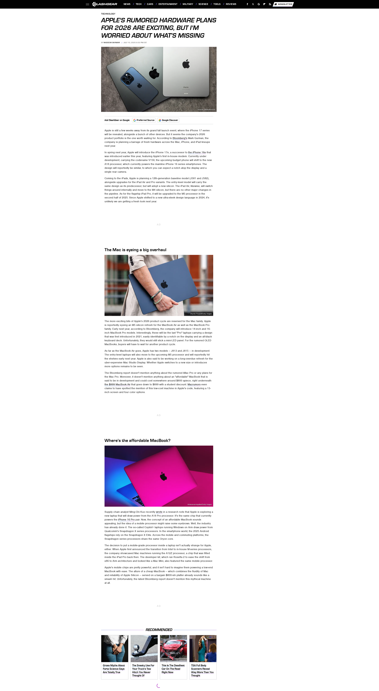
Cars (150, 4)
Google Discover (170, 120)
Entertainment (168, 4)
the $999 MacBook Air (117, 384)
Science (203, 4)
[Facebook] (247, 4)
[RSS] (270, 4)
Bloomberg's (180, 138)
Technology (108, 14)
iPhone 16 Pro (126, 519)
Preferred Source (145, 120)
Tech (139, 4)
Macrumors (194, 384)
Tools (216, 4)
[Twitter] (253, 4)
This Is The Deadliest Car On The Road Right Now (173, 669)
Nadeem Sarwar (112, 42)
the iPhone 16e (197, 152)
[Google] (258, 4)
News (127, 4)
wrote (159, 511)
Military (188, 4)
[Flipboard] (264, 4)
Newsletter (285, 4)
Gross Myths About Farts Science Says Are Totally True (114, 669)
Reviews (231, 4)
